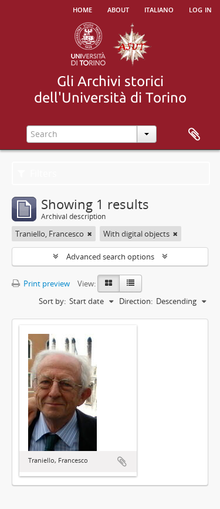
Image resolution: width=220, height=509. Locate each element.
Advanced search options (110, 256)
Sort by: (52, 301)
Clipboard (194, 134)
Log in (200, 8)
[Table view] (130, 283)
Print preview (46, 283)
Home (82, 8)
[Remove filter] (89, 234)
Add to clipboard (122, 461)
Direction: (136, 301)
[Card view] (108, 283)
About (118, 8)
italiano (159, 8)
